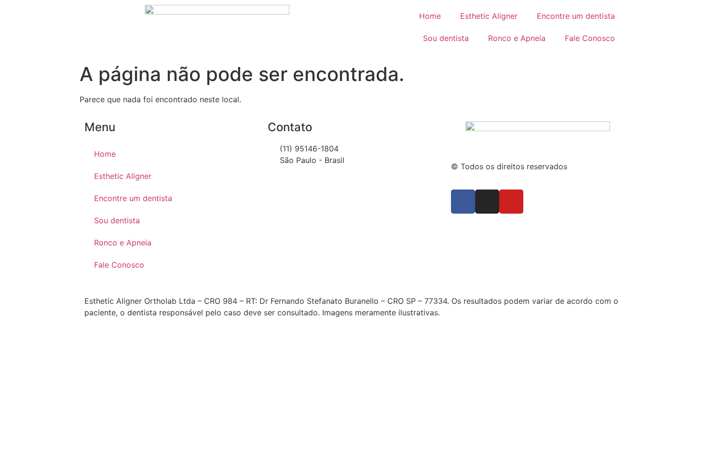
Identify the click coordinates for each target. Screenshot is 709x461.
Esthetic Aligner (489, 16)
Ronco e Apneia (516, 38)
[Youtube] (511, 202)
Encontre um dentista (576, 16)
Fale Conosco (590, 38)
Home (430, 16)
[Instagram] (487, 202)
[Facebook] (463, 202)
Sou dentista (446, 38)
